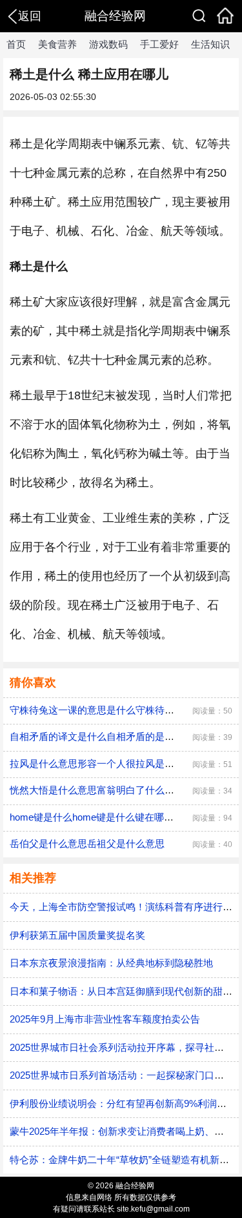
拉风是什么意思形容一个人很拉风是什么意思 (106, 763)
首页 (16, 44)
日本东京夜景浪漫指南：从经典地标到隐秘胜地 (111, 962)
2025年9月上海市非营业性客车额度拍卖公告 (105, 1018)
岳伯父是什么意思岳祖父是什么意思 (87, 843)
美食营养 (57, 44)
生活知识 (210, 44)
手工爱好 (159, 44)
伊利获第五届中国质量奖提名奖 (77, 935)
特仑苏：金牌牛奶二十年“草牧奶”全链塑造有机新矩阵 (124, 1159)
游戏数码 (108, 44)
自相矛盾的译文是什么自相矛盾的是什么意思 (106, 736)
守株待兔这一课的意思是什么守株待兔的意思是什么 (121, 709)
